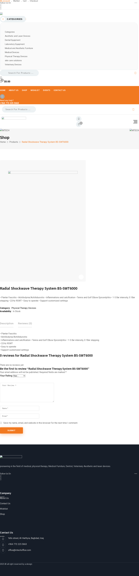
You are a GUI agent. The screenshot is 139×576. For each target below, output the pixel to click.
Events (46, 90)
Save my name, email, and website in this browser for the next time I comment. (40, 423)
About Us (13, 90)
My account (5, 1)
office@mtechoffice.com (19, 550)
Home (2, 90)
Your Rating (6, 375)
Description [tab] (6, 323)
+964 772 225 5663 (9, 103)
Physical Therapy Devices (23, 308)
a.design (28, 564)
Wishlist (16, 1)
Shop (24, 90)
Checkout (34, 1)
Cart (25, 1)
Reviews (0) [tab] (25, 323)
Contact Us (60, 90)
